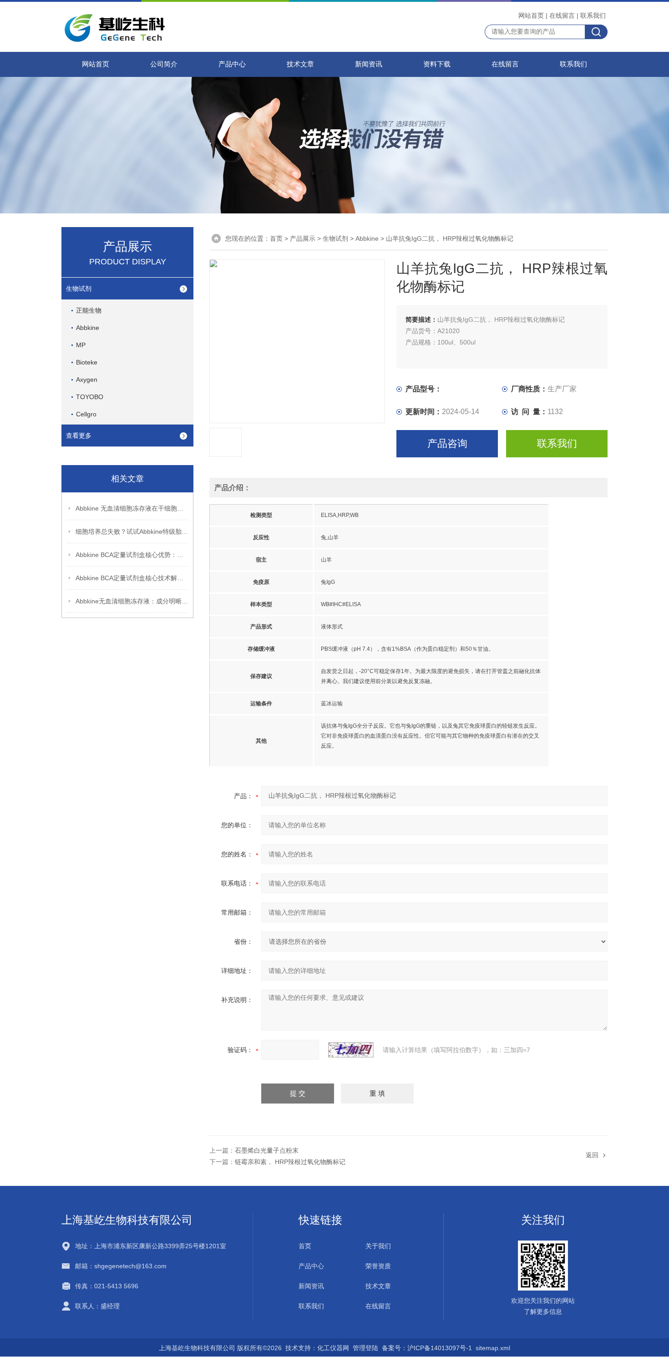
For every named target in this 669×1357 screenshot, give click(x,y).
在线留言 (562, 15)
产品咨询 (447, 443)
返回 (592, 1155)
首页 (276, 238)
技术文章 (300, 64)
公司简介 (163, 64)
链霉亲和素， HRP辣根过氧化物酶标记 (290, 1161)
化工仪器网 (333, 1348)
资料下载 (437, 64)
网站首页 (531, 15)
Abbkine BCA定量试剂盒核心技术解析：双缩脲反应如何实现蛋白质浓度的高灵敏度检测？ (132, 578)
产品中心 (232, 64)
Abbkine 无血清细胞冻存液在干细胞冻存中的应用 (132, 508)
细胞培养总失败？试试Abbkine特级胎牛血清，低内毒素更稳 (132, 531)
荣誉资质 (378, 1266)
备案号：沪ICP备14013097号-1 (427, 1348)
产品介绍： (232, 487)
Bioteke (86, 362)
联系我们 (593, 15)
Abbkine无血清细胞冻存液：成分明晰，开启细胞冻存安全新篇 (132, 601)
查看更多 (78, 435)
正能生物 (88, 310)
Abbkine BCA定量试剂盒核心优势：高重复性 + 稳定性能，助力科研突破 (132, 554)
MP (81, 345)
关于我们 (378, 1246)
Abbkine (87, 327)
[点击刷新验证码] (351, 1050)
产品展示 (302, 238)
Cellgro (86, 414)
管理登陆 (365, 1348)
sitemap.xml (493, 1348)
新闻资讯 (368, 64)
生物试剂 (78, 288)
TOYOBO (89, 396)
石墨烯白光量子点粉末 (267, 1150)
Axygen (86, 379)
